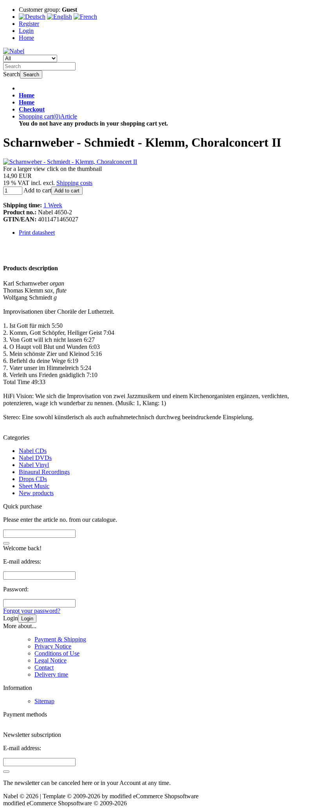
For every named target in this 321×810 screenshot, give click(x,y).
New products (36, 493)
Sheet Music (34, 486)
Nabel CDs (33, 450)
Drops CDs (33, 479)
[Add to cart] (6, 543)
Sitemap (44, 701)
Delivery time (51, 674)
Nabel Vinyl (34, 465)
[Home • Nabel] (13, 51)
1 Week (52, 205)
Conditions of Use (56, 653)
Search (31, 74)
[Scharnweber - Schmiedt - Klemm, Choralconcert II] (70, 161)
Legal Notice (50, 660)
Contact (44, 667)
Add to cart (66, 191)
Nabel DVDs (35, 457)
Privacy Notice (52, 646)
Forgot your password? (31, 610)
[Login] (6, 771)
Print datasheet (37, 232)
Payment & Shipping (60, 639)
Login (27, 618)
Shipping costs (74, 183)
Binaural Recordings (44, 472)
